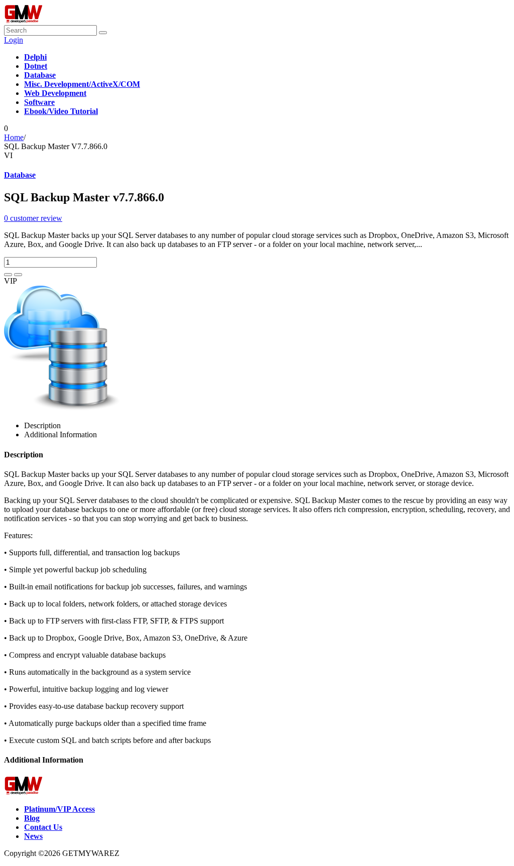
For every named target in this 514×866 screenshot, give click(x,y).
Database (20, 175)
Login (13, 40)
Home (14, 137)
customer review (33, 218)
